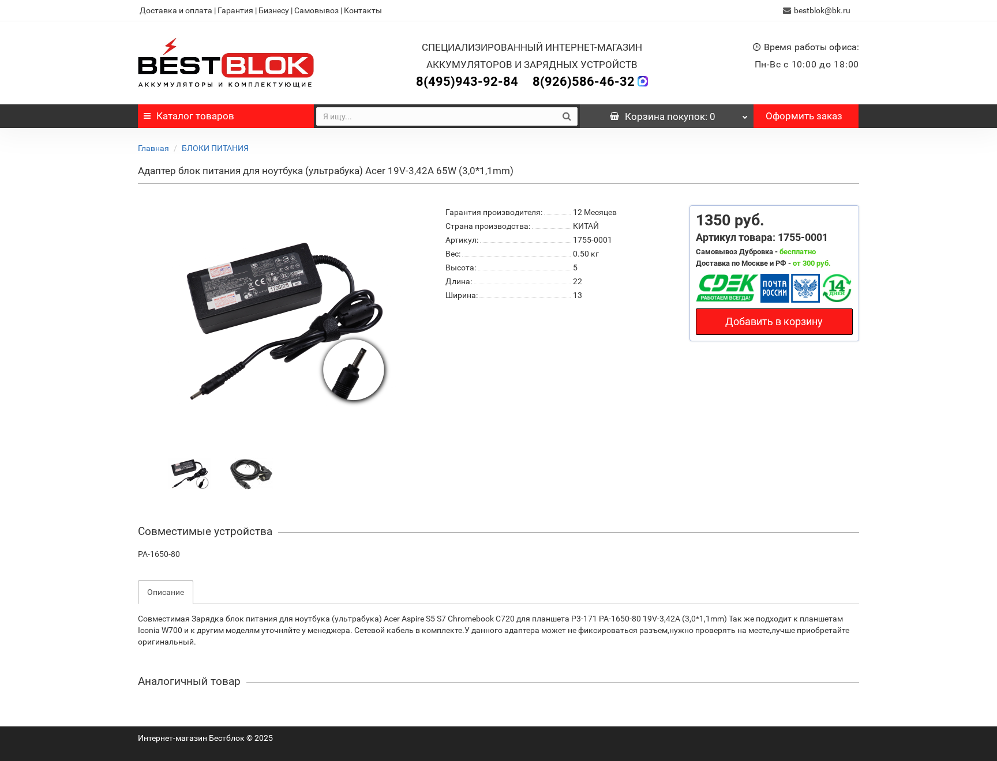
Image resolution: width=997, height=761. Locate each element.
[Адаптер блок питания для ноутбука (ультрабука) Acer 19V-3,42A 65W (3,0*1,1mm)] (189, 473)
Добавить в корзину (774, 321)
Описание (165, 592)
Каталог (195, 116)
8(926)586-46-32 (584, 81)
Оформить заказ (804, 116)
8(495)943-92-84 (467, 81)
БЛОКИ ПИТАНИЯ (215, 148)
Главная (153, 148)
